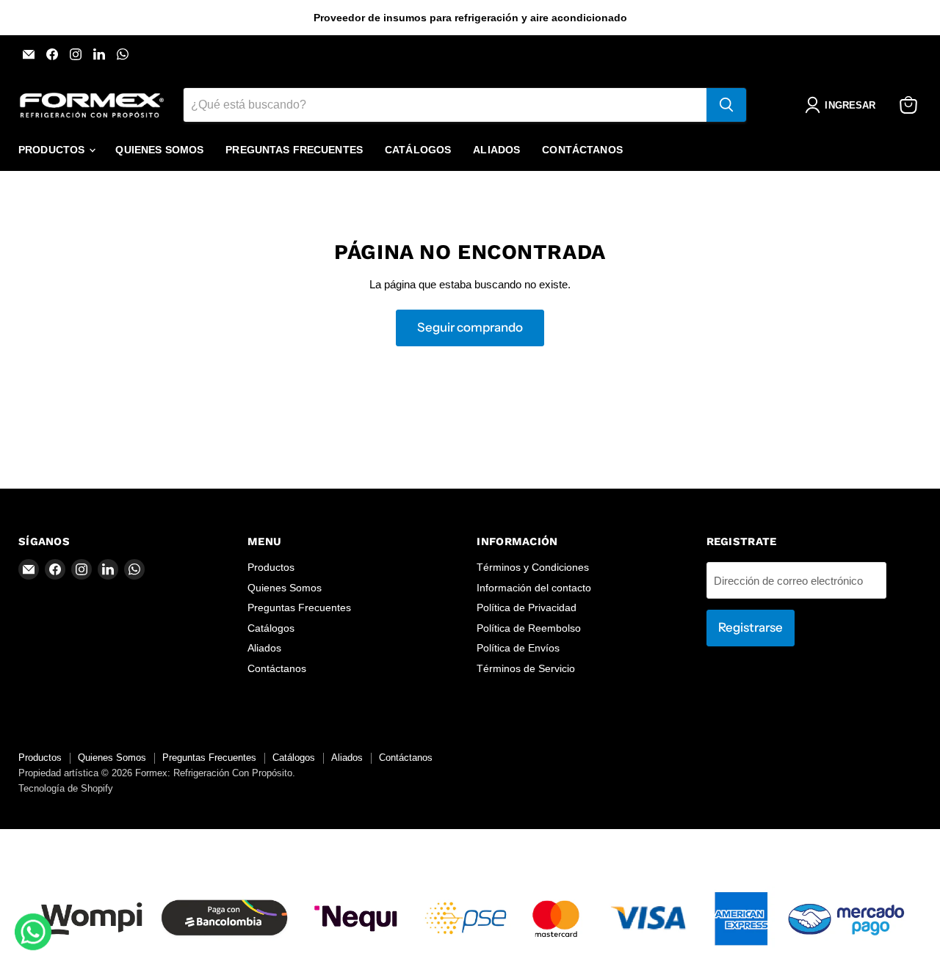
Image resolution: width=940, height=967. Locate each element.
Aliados (496, 150)
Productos (52, 150)
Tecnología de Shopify (65, 788)
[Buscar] (726, 105)
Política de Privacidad (526, 607)
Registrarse (750, 627)
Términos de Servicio (526, 668)
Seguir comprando (470, 327)
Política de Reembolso (529, 628)
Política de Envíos (518, 648)
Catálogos (418, 150)
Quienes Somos (159, 150)
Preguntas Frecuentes (294, 150)
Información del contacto (534, 588)
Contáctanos (582, 150)
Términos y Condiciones (533, 567)
